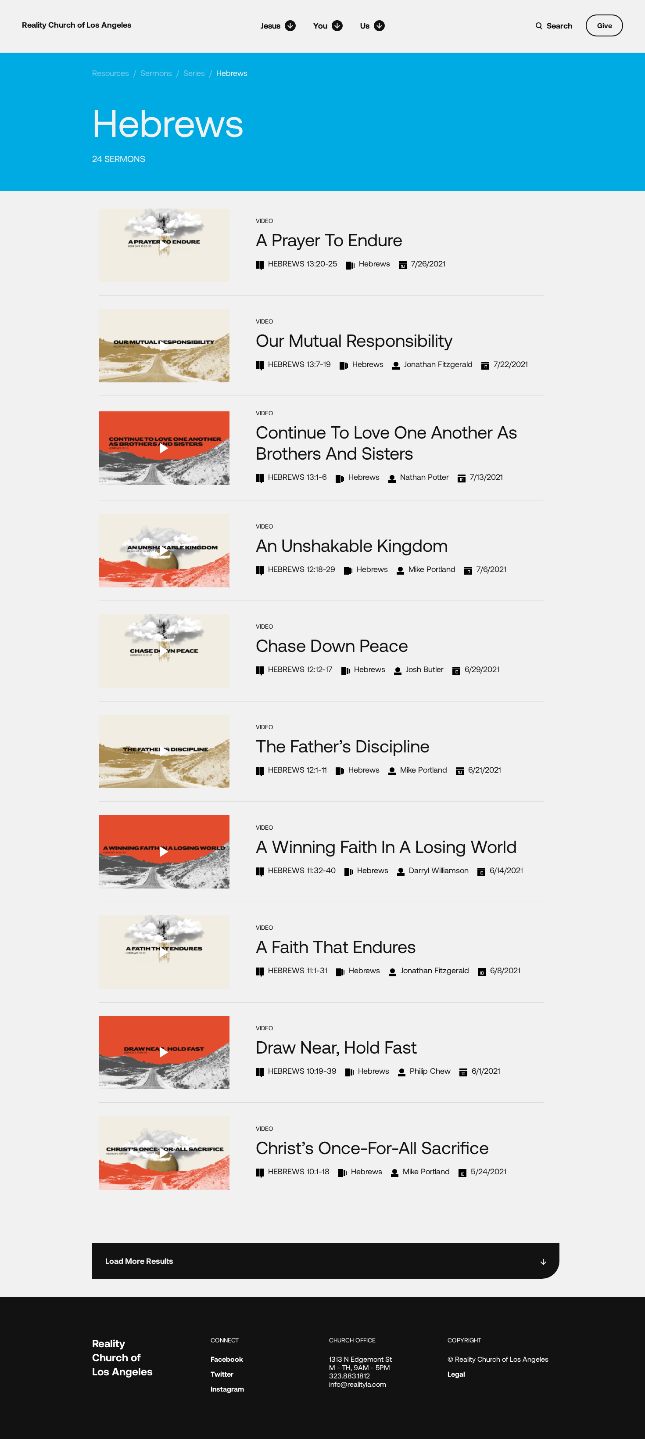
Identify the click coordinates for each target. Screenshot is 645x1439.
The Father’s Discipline (343, 745)
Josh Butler (425, 669)
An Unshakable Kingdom (352, 544)
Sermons (156, 73)
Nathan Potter (424, 477)
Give (604, 25)
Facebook (227, 1359)
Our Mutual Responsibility (354, 339)
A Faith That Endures (336, 946)
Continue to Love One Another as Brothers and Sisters (386, 442)
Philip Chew (430, 1071)
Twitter (222, 1374)
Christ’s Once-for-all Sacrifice (372, 1147)
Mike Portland (431, 569)
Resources (110, 73)
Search (560, 25)
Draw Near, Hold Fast (336, 1046)
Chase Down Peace (332, 644)
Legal (456, 1374)
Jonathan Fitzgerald (438, 364)
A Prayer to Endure (329, 239)
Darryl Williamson (439, 870)
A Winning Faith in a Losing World (386, 845)
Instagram (227, 1389)
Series (194, 73)
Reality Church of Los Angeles (77, 24)
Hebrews (231, 73)
